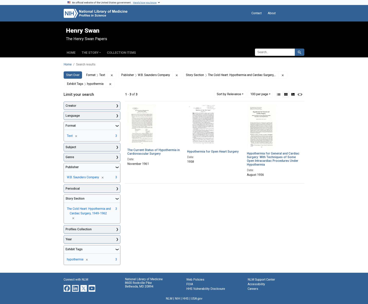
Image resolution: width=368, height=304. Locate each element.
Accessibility (256, 284)
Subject (71, 147)
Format (71, 125)
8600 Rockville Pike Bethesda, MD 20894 (139, 284)
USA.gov (196, 298)
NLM (169, 298)
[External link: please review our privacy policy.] (67, 288)
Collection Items (121, 53)
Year (69, 239)
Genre (70, 157)
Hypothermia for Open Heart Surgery (213, 151)
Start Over (73, 75)
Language (73, 115)
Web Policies (195, 279)
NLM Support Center (261, 279)
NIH (177, 298)
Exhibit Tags (74, 249)
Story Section (75, 198)
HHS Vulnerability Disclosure (205, 289)
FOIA (189, 284)
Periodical (73, 188)
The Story (90, 53)
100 (259, 94)
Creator (71, 105)
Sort (229, 94)
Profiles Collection (79, 229)
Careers (253, 289)
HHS (185, 298)
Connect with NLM (76, 279)
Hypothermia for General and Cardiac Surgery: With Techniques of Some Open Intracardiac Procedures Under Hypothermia (273, 159)
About (272, 13)
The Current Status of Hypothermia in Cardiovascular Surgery (153, 151)
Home (71, 53)
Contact (256, 13)
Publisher (72, 167)
